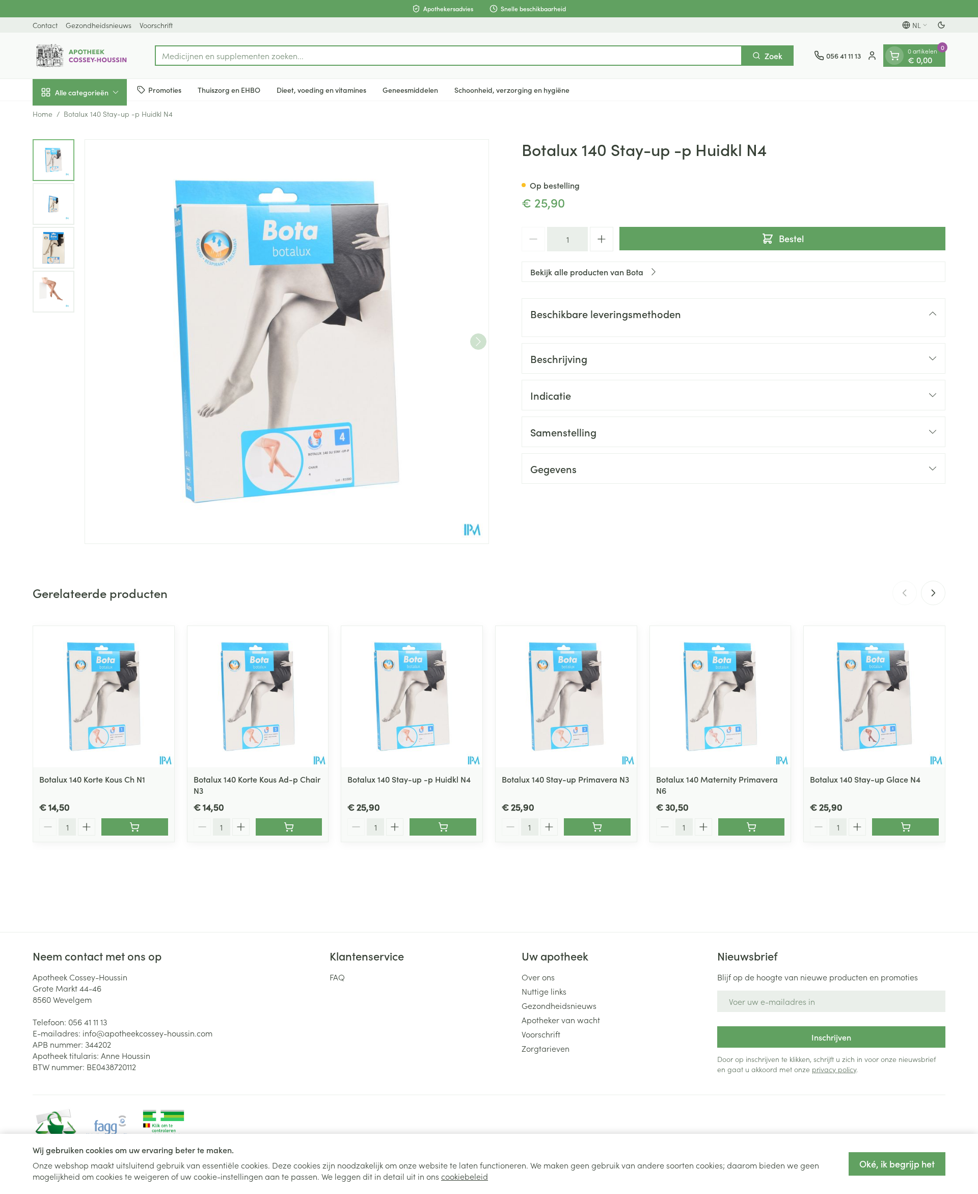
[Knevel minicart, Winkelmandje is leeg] (894, 55)
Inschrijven (831, 1037)
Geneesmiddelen (410, 89)
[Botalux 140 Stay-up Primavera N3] (566, 696)
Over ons (538, 976)
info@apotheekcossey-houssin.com (147, 1033)
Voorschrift (156, 25)
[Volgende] (478, 341)
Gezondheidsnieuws (98, 25)
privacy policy (834, 1069)
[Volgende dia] (933, 593)
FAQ (337, 976)
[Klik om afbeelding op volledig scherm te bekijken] (286, 341)
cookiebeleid (464, 1176)
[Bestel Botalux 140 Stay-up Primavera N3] (597, 827)
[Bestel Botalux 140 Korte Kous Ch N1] (134, 827)
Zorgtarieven (545, 1048)
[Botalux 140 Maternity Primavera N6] (720, 696)
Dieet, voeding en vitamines (321, 89)
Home (42, 114)
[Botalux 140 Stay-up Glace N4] (874, 696)
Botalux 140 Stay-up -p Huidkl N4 (409, 779)
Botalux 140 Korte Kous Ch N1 (92, 779)
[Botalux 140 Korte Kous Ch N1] (103, 696)
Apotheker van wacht (561, 1019)
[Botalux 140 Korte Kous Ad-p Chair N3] (258, 696)
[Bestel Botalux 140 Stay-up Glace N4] (905, 827)
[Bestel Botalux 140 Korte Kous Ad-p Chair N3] (289, 827)
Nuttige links (544, 991)
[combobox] (448, 55)
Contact (45, 25)
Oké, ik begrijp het (897, 1163)
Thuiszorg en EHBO (229, 89)
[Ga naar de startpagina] (83, 55)
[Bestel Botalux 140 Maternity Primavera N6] (751, 827)
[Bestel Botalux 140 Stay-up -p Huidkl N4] (443, 827)
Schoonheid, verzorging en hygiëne (511, 89)
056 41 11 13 (87, 1021)
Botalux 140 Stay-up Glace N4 (865, 779)
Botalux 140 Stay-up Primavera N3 (565, 779)
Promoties (164, 89)
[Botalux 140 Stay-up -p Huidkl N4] (411, 696)
